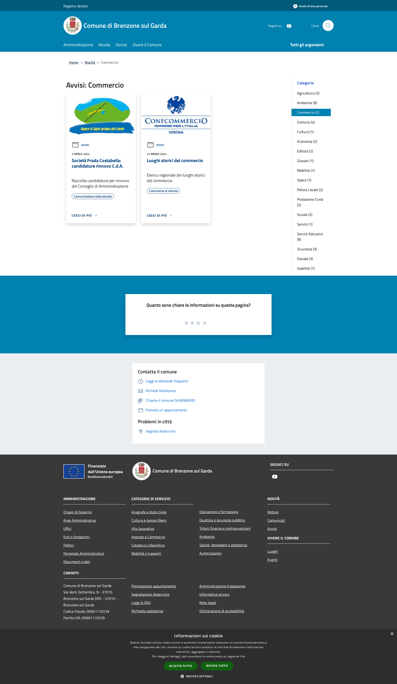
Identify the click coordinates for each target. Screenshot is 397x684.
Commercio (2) (308, 112)
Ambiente (207, 536)
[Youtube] (287, 25)
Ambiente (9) (307, 103)
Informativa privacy (214, 594)
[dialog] (198, 656)
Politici (68, 545)
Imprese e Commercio (148, 537)
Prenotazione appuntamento (153, 586)
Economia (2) (307, 141)
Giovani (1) (305, 160)
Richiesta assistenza (147, 611)
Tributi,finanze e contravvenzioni (225, 528)
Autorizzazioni (210, 553)
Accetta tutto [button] (180, 666)
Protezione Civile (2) (310, 202)
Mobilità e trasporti (146, 553)
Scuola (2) (304, 214)
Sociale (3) (305, 258)
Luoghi (272, 551)
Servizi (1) (304, 224)
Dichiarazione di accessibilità (221, 611)
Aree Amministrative (79, 520)
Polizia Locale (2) (310, 189)
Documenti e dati (76, 561)
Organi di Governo (77, 512)
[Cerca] (328, 25)
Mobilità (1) (306, 170)
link (242, 656)
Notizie (272, 512)
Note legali (207, 602)
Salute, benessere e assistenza (223, 545)
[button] (198, 676)
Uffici (67, 528)
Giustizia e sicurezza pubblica (222, 520)
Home (73, 62)
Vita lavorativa (142, 528)
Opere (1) (304, 180)
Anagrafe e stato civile (148, 512)
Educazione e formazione (218, 512)
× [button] (392, 634)
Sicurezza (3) (307, 249)
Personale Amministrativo (83, 553)
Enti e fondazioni (76, 537)
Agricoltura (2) (308, 93)
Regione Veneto (75, 6)
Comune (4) (306, 122)
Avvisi (85, 145)
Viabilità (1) (306, 268)
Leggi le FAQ (141, 602)
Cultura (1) (305, 132)
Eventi (272, 559)
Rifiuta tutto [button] (217, 666)
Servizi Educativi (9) (310, 236)
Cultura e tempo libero (148, 520)
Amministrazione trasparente (222, 586)
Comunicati (276, 520)
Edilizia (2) (305, 151)
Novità (90, 62)
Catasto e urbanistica (147, 545)
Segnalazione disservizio (150, 594)
